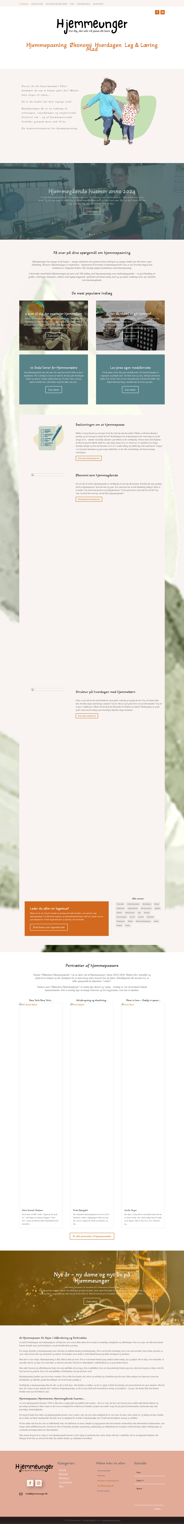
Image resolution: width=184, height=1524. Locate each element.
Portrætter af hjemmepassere (108, 1480)
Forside (23, 4)
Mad (92, 49)
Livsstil (62, 1469)
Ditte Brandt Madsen (32, 1210)
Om (72, 4)
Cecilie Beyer (130, 1210)
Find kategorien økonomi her (89, 499)
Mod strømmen (121, 917)
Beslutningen (147, 904)
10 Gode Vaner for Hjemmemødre (53, 368)
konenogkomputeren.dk (111, 1520)
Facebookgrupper (56, 4)
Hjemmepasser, (28, 1398)
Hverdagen (108, 45)
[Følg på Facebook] (157, 12)
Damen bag (83, 4)
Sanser (156, 921)
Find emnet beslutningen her (89, 458)
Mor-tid (132, 917)
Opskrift (140, 917)
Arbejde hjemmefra (133, 904)
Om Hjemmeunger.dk (105, 1485)
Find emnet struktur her (87, 715)
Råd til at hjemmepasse (143, 921)
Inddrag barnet (129, 912)
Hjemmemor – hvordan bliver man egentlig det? (92, 190)
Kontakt (98, 4)
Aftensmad (120, 904)
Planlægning (121, 921)
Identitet (119, 912)
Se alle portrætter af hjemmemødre (92, 1236)
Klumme (147, 912)
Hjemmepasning (46, 45)
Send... (158, 1509)
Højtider (157, 908)
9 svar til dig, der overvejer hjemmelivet (53, 314)
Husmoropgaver (146, 908)
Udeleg (127, 925)
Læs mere (92, 215)
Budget (156, 904)
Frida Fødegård (80, 1210)
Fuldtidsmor (120, 908)
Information (103, 1287)
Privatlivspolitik (89, 1520)
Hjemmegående (133, 908)
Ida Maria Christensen (74, 1287)
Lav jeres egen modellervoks (130, 368)
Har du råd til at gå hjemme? (130, 314)
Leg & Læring (141, 45)
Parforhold (150, 917)
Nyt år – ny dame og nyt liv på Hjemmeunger (92, 1277)
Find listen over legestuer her (49, 927)
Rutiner (130, 921)
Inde (139, 912)
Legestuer (37, 4)
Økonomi (81, 45)
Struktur (119, 925)
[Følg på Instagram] (162, 12)
